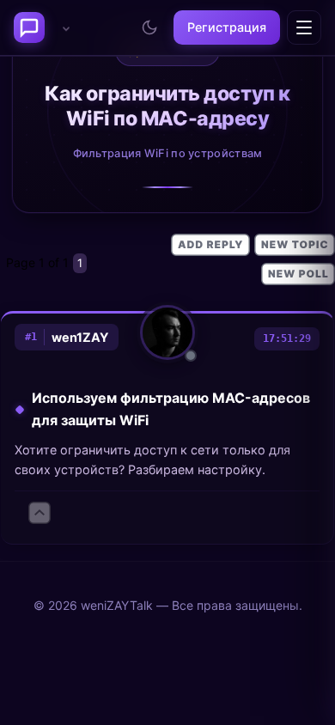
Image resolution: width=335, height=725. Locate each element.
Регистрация (226, 27)
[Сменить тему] (149, 27)
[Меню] (304, 27)
